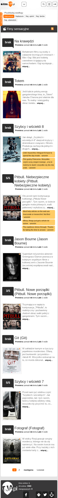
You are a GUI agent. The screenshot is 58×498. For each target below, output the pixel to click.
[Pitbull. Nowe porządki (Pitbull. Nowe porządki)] (12, 316)
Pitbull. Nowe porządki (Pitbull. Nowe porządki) (33, 292)
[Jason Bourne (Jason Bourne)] (12, 267)
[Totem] (12, 104)
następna (28, 470)
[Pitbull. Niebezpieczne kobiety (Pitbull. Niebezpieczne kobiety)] (12, 213)
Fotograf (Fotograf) (29, 428)
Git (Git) (20, 338)
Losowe (40, 470)
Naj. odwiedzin (10, 20)
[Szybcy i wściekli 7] (12, 406)
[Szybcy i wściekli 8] (12, 153)
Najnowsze (8, 16)
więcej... (26, 66)
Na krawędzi (24, 41)
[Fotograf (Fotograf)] (12, 451)
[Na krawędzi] (12, 62)
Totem (19, 81)
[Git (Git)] (12, 360)
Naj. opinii (30, 16)
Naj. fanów (40, 16)
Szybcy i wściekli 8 (29, 127)
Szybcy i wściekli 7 (29, 381)
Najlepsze (19, 16)
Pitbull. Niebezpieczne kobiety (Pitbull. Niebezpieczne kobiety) (32, 181)
